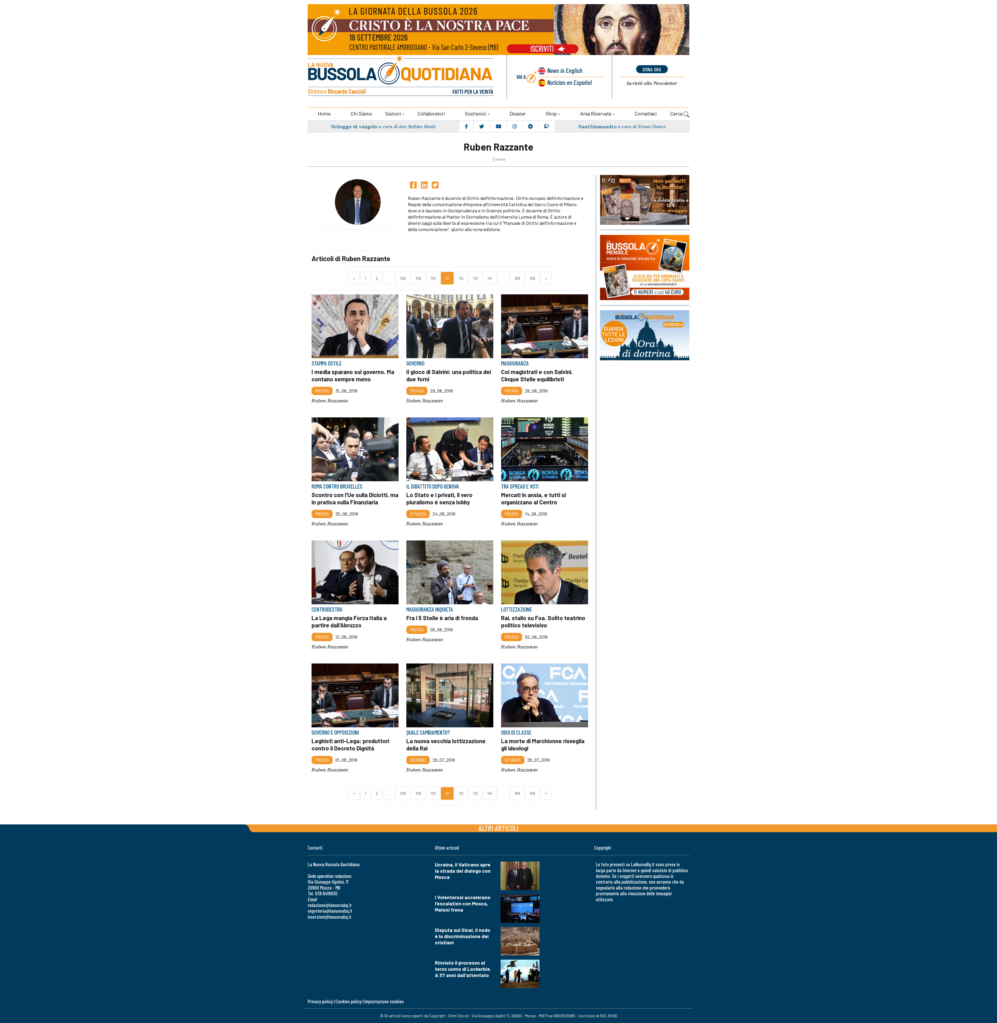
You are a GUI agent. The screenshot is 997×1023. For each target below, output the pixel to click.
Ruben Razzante (330, 400)
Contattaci (646, 114)
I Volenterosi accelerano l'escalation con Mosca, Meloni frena (462, 903)
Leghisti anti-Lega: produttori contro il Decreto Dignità (350, 744)
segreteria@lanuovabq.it (330, 911)
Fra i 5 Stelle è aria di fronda (442, 617)
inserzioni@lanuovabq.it (329, 917)
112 (461, 278)
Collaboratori (431, 114)
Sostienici (475, 114)
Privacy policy (320, 1001)
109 (418, 278)
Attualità (418, 514)
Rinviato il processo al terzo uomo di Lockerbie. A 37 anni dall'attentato (463, 969)
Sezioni (393, 114)
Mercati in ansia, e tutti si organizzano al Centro (533, 498)
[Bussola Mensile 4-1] (644, 200)
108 (403, 278)
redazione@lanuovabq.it (330, 905)
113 (475, 278)
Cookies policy (348, 1001)
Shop (551, 114)
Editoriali (418, 760)
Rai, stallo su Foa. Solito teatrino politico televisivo (543, 621)
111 (447, 278)
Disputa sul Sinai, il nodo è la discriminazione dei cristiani (462, 936)
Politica (322, 391)
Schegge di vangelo (354, 126)
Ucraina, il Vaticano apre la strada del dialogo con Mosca (463, 871)
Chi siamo (361, 114)
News (564, 70)
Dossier (518, 114)
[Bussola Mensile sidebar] (644, 267)
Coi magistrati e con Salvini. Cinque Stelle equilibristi (537, 375)
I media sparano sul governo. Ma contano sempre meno (353, 375)
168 (517, 278)
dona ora (652, 69)
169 (532, 278)
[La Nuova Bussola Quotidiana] (401, 77)
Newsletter (652, 83)
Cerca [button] (676, 114)
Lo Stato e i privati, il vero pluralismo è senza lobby (439, 498)
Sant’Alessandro (597, 126)
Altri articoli (499, 827)
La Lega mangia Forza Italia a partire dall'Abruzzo (349, 621)
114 (489, 278)
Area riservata (595, 114)
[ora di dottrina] (644, 335)
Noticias (569, 82)
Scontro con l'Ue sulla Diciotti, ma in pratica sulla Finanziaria (355, 498)
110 (433, 278)
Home (324, 114)
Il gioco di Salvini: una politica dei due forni (448, 375)
